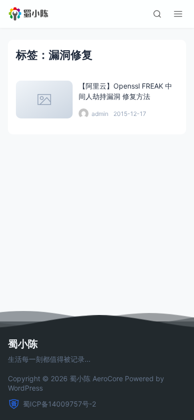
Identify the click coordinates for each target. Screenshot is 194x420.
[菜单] (178, 14)
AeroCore (108, 378)
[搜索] (157, 14)
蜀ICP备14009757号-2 (59, 404)
